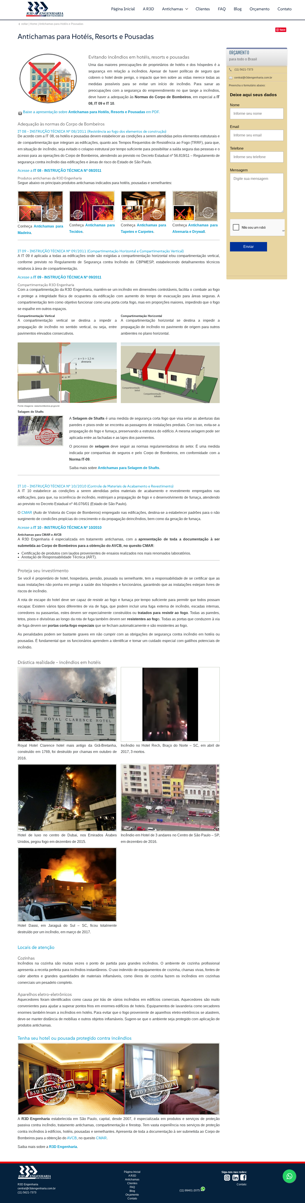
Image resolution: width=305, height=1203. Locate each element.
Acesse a (59, 170)
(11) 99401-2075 (190, 1190)
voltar (24, 24)
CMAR (26, 512)
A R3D (148, 8)
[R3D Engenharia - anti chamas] (37, 1178)
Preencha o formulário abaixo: (247, 85)
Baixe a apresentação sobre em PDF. (91, 112)
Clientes (203, 8)
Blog (238, 8)
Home (33, 24)
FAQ (222, 8)
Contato (285, 8)
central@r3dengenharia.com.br (253, 77)
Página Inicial (123, 8)
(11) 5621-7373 (243, 69)
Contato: (242, 1184)
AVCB (72, 1138)
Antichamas (172, 8)
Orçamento (259, 8)
